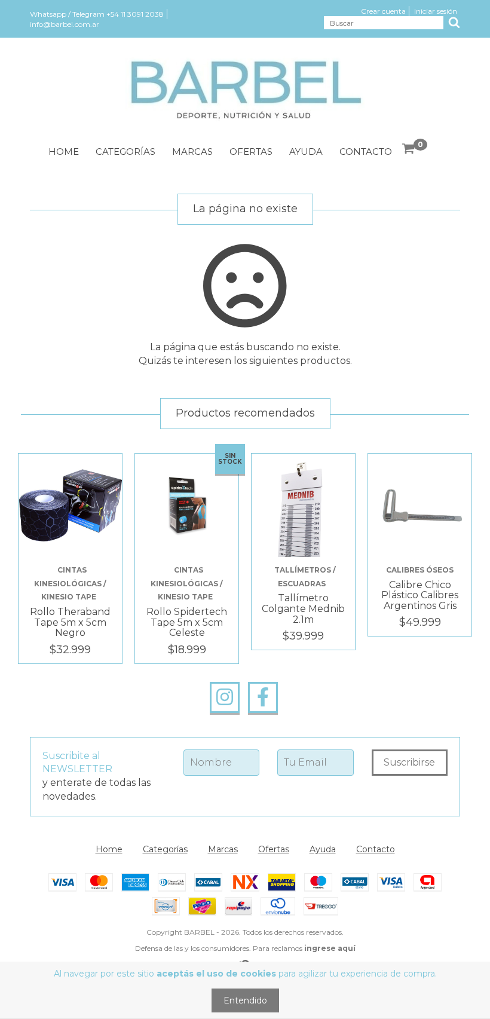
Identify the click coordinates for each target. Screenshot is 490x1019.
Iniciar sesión (435, 11)
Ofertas (250, 151)
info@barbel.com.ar (64, 24)
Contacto (365, 151)
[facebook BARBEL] (263, 697)
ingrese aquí (330, 948)
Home (63, 151)
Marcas (192, 151)
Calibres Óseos (420, 569)
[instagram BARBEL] (225, 697)
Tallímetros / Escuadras (305, 576)
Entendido (245, 1000)
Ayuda (306, 151)
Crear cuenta (383, 11)
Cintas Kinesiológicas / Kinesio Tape (70, 583)
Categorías (125, 151)
